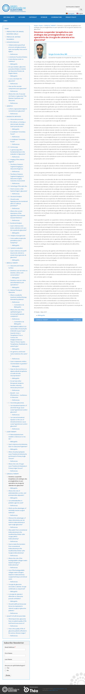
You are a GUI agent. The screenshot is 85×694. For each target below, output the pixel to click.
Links (5, 21)
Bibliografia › (77, 320)
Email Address (10, 647)
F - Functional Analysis (15, 223)
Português (71, 13)
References (14, 54)
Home (36, 25)
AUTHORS (21, 17)
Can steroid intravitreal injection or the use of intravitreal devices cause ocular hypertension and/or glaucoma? (18, 421)
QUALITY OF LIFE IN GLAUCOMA (16, 616)
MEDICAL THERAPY (12, 263)
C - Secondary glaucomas (16, 403)
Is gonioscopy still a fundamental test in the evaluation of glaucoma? (17, 152)
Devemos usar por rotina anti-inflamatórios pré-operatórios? (18, 282)
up (58, 320)
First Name (8, 653)
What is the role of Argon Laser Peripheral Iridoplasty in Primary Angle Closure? (17, 466)
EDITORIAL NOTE (9, 17)
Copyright (33, 17)
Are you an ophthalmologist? (15, 665)
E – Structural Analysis (15, 196)
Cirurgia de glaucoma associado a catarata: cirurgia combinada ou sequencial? (17, 586)
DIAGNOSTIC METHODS (14, 116)
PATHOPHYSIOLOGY (13, 42)
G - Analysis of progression (16, 236)
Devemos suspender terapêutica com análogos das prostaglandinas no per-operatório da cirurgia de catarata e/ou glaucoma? (17, 481)
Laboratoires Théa (31, 689)
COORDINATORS (56, 17)
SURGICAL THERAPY (50, 25)
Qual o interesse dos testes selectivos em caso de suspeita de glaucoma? (18, 228)
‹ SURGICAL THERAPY (41, 320)
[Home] (14, 8)
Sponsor (44, 17)
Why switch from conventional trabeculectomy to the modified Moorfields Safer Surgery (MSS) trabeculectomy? (17, 534)
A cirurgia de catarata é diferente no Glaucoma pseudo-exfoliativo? (15, 596)
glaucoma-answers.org (10, 689)
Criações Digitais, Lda (53, 690)
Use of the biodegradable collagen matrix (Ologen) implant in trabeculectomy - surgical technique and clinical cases (17, 574)
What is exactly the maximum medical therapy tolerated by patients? (18, 297)
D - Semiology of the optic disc (17, 186)
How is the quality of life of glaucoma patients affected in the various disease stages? (17, 631)
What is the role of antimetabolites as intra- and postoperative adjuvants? (17, 493)
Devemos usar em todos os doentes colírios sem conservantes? (18, 273)
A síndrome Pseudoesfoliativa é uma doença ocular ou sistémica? (17, 59)
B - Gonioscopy (13, 147)
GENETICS (10, 106)
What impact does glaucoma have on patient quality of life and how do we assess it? (17, 621)
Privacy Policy (71, 17)
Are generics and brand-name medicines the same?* (18, 354)
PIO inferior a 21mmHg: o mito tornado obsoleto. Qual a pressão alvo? (18, 124)
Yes (8, 668)
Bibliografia (41, 315)
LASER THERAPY (11, 432)
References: (14, 555)
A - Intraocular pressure (15, 119)
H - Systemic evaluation (15, 248)
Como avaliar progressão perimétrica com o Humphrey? (18, 240)
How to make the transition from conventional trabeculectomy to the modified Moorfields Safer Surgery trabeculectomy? (16, 548)
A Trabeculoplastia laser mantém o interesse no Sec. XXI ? (17, 437)
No (8, 670)
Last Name (8, 659)
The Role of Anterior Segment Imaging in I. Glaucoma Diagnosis (16, 166)
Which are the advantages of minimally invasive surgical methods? (17, 510)
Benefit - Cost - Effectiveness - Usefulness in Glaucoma (18, 395)
